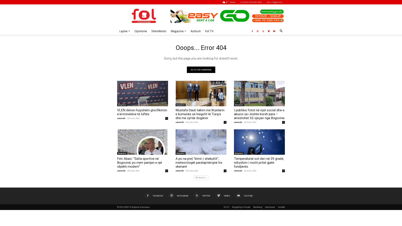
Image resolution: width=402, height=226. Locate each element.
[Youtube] (274, 31)
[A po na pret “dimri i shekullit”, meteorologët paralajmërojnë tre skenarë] (201, 142)
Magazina (177, 31)
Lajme (123, 31)
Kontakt (281, 207)
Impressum (270, 207)
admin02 (121, 118)
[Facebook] (252, 31)
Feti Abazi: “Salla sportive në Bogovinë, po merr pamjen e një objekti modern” (139, 162)
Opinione (141, 31)
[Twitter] (263, 31)
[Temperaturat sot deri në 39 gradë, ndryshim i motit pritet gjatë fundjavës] (259, 142)
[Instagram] (257, 31)
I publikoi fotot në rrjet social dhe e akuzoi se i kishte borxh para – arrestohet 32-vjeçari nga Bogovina (259, 114)
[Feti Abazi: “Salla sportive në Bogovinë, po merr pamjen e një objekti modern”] (142, 142)
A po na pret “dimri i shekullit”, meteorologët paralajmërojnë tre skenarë (199, 162)
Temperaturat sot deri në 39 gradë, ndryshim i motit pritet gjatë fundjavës (259, 162)
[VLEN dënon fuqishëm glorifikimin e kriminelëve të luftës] (142, 93)
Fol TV (209, 31)
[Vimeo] (268, 31)
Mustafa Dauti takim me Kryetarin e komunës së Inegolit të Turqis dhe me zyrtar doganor (200, 114)
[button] (281, 31)
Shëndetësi (158, 31)
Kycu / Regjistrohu (274, 2)
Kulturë (196, 31)
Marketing (257, 207)
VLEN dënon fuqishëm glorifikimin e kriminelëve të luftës (142, 112)
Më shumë (199, 177)
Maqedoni (122, 105)
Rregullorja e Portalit (241, 207)
